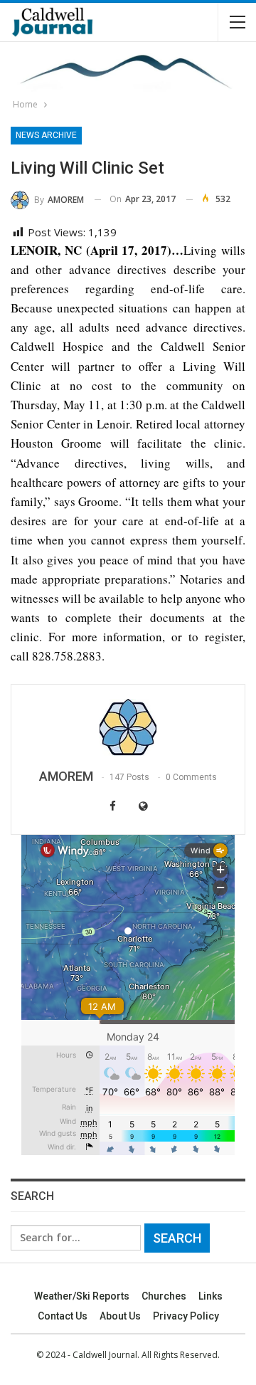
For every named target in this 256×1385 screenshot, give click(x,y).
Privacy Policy (186, 1316)
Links (210, 1296)
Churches (164, 1296)
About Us (120, 1316)
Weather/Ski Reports (81, 1296)
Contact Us (62, 1316)
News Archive (46, 135)
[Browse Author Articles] (128, 727)
